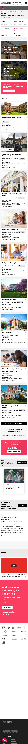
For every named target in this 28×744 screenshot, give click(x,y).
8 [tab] (19, 498)
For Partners (14, 743)
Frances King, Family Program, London (12, 194)
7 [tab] (18, 498)
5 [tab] (15, 498)
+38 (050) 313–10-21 (16, 2)
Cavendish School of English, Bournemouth (11, 155)
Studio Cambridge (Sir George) (12, 369)
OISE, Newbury (7, 332)
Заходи (13, 739)
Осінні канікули (21, 15)
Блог (4, 743)
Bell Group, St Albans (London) (12, 117)
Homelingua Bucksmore (10, 229)
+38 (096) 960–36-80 (17, 4)
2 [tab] (10, 498)
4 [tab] (13, 498)
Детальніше (4, 536)
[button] (14, 8)
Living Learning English (9, 263)
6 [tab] (16, 498)
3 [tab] (11, 498)
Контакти (13, 741)
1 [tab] (8, 498)
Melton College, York (9, 299)
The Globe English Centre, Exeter (11, 406)
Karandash (4, 15)
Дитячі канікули (12, 15)
